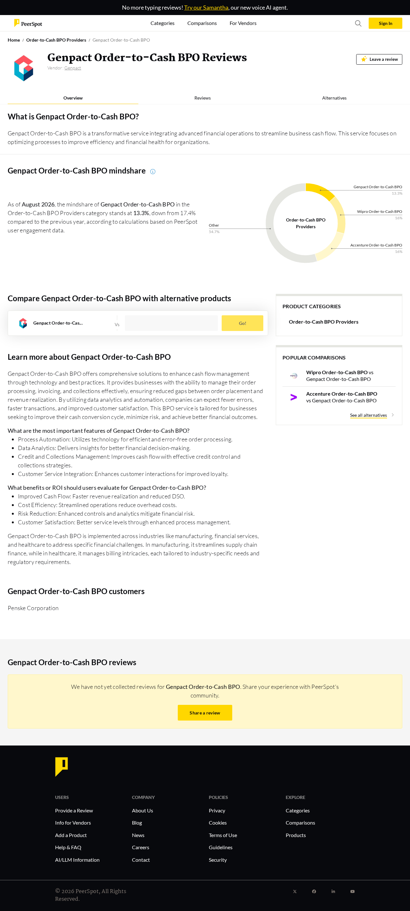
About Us (142, 810)
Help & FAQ (68, 847)
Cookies (218, 822)
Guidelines (221, 847)
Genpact (72, 67)
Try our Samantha (206, 7)
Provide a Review (74, 810)
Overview (73, 98)
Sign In (385, 23)
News (138, 835)
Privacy (217, 810)
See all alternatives (368, 415)
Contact (141, 860)
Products (296, 835)
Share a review (205, 712)
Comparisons (300, 822)
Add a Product (71, 835)
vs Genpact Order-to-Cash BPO (339, 375)
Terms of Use (223, 835)
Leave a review (384, 59)
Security (218, 860)
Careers (140, 847)
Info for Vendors (73, 822)
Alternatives (334, 98)
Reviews (202, 98)
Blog (137, 822)
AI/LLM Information (77, 860)
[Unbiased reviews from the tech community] (28, 22)
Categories (298, 810)
